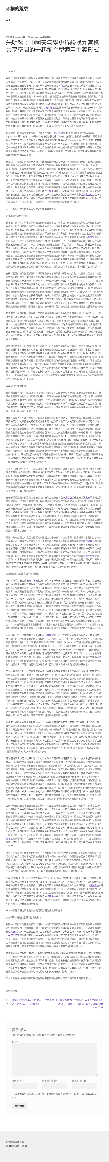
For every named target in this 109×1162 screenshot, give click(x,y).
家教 (87, 497)
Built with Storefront (16, 1145)
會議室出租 (86, 194)
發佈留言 (47, 37)
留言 (15, 1041)
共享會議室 (48, 635)
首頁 (8, 20)
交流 (62, 85)
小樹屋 (50, 191)
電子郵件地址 (49, 1080)
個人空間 (58, 132)
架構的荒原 (17, 8)
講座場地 (87, 541)
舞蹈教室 (90, 237)
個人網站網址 (79, 1080)
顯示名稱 (17, 1080)
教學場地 (50, 107)
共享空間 (69, 497)
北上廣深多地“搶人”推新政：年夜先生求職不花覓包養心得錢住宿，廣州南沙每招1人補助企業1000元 (79, 1003)
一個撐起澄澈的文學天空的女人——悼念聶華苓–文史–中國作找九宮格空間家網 (30, 1002)
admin (38, 37)
